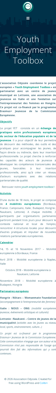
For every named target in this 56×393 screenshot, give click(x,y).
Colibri (43, 383)
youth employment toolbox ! (37, 187)
